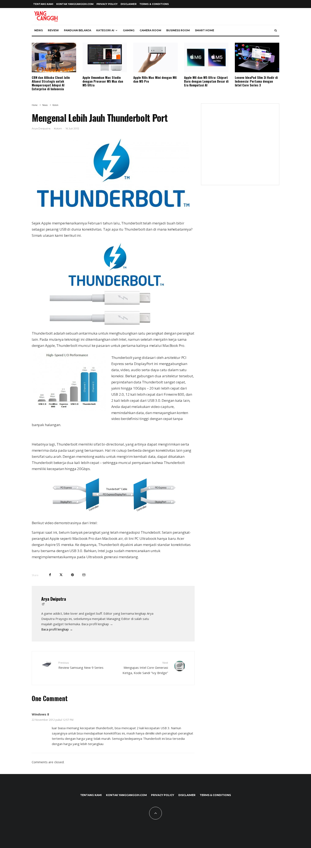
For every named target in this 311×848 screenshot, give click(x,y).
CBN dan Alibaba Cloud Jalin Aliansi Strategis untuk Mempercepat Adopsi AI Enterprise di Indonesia (51, 83)
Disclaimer (128, 4)
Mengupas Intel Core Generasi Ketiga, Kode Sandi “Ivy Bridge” (145, 668)
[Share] (50, 574)
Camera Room (150, 30)
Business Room (178, 30)
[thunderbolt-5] (113, 173)
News (38, 30)
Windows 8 (40, 714)
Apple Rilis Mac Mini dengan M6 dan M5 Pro (155, 79)
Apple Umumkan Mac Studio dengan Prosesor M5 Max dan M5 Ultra (103, 81)
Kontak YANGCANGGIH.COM (75, 4)
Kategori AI (105, 30)
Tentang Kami (43, 4)
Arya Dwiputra (41, 128)
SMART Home (204, 30)
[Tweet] (61, 574)
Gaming (129, 30)
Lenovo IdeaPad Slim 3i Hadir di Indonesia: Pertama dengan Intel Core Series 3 (256, 81)
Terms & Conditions (154, 4)
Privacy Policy (107, 4)
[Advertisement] (240, 146)
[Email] (83, 574)
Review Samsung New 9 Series (80, 665)
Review (53, 30)
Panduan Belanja (77, 30)
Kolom (58, 128)
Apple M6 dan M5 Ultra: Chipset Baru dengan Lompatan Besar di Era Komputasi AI (206, 81)
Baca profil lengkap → (57, 629)
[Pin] (72, 574)
